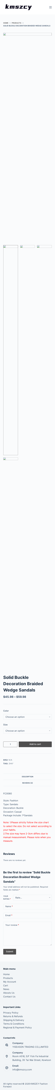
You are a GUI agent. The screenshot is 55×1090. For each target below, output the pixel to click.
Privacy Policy (10, 1012)
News (6, 989)
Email (8, 915)
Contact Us (9, 996)
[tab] (27, 777)
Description (27, 777)
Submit (9, 951)
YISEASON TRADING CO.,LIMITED (30, 1046)
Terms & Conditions (13, 1023)
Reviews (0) (27, 783)
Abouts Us (8, 992)
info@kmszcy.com (22, 1069)
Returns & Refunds (13, 1016)
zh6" (11, 763)
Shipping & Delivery (13, 1020)
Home (6, 974)
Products (8, 978)
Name (9, 906)
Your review (12, 925)
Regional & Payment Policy (17, 1027)
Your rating (7, 897)
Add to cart (35, 744)
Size (5, 724)
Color (6, 710)
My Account (9, 981)
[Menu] (50, 7)
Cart (5, 985)
